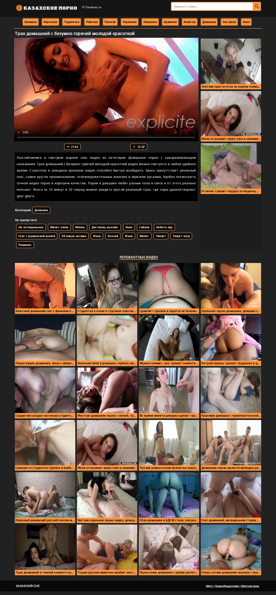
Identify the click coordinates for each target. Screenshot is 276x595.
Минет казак (59, 227)
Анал (246, 22)
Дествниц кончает (105, 227)
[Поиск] (257, 6)
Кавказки (150, 22)
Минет (144, 236)
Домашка (209, 22)
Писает (161, 236)
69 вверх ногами (74, 236)
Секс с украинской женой (36, 236)
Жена (97, 236)
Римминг (25, 245)
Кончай (113, 236)
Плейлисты (92, 7)
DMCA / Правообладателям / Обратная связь (232, 585)
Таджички (71, 22)
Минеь (80, 227)
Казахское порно (50, 8)
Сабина (144, 227)
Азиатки (190, 22)
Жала (129, 236)
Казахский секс (28, 585)
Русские (110, 22)
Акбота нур (164, 227)
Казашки (30, 22)
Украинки (130, 22)
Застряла (229, 22)
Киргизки (50, 22)
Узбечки (92, 22)
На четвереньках (30, 227)
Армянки (170, 22)
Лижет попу (181, 236)
